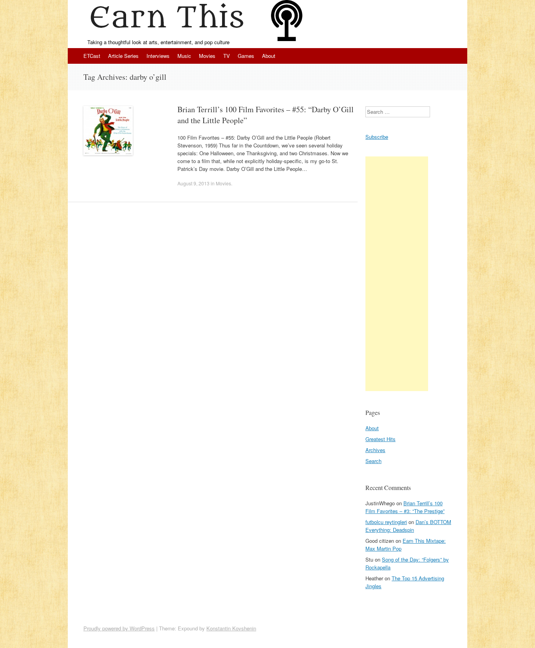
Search (373, 461)
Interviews (158, 55)
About (268, 55)
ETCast (91, 55)
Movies (207, 55)
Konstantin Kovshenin (231, 628)
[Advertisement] (396, 273)
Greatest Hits (380, 439)
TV (226, 55)
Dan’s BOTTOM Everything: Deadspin (408, 525)
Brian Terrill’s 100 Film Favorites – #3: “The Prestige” (405, 507)
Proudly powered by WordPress (119, 628)
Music (184, 55)
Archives (375, 450)
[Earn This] (169, 19)
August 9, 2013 (193, 183)
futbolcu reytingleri (386, 522)
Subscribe (376, 136)
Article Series (123, 55)
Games (246, 55)
